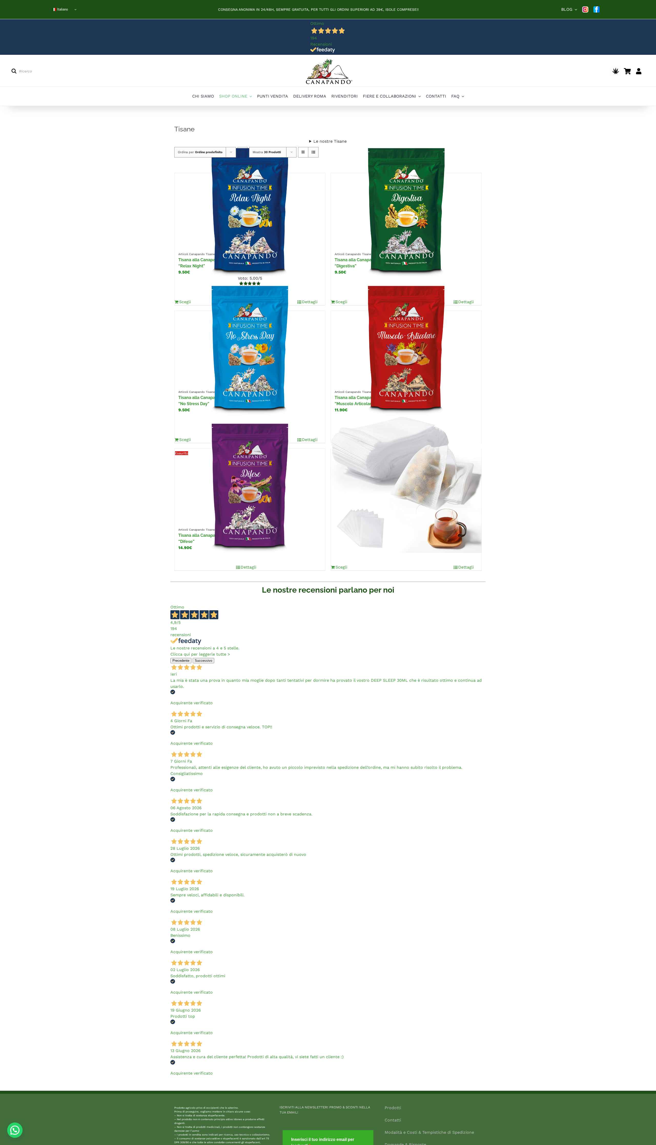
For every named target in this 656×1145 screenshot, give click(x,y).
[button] (15, 1130)
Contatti (393, 1120)
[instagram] (585, 9)
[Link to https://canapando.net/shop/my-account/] (638, 71)
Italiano (62, 9)
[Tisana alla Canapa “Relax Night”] (250, 209)
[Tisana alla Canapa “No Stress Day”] (250, 347)
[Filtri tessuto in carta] (406, 485)
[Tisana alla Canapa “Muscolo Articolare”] (406, 347)
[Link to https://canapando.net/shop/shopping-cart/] (627, 71)
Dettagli (248, 567)
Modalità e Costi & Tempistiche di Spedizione (429, 1132)
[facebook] (596, 9)
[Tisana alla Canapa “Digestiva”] (406, 209)
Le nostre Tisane (330, 141)
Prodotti (393, 1107)
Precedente (180, 661)
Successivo (203, 661)
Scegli (341, 567)
